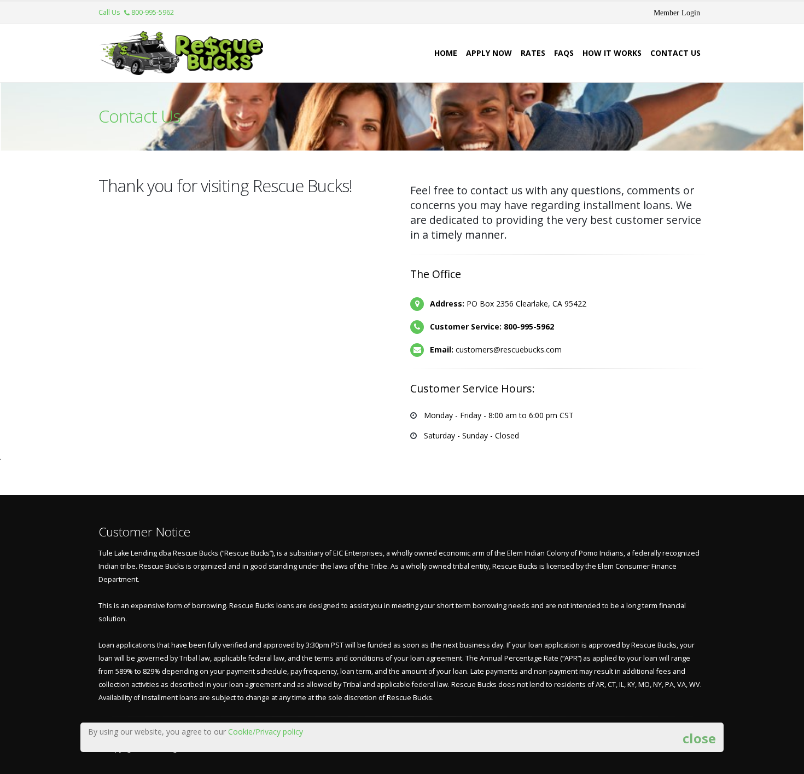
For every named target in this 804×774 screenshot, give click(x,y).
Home (445, 53)
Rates (533, 53)
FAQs (564, 53)
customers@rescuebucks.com (509, 349)
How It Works (612, 53)
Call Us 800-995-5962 (136, 12)
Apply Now (489, 53)
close (699, 737)
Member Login (677, 12)
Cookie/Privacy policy (265, 731)
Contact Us (675, 53)
